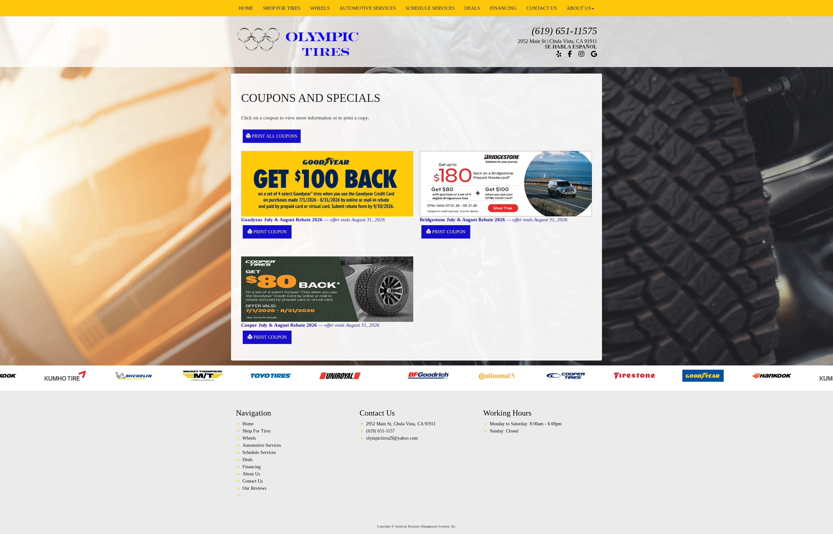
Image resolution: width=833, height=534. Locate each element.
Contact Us (541, 8)
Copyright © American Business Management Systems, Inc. (416, 526)
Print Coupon (269, 231)
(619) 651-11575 (564, 30)
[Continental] (378, 375)
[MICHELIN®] (790, 375)
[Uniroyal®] (221, 375)
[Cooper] (447, 375)
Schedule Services (430, 8)
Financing (503, 8)
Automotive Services (367, 8)
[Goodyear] (584, 375)
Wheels (320, 8)
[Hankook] (653, 375)
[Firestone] (516, 375)
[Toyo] (152, 375)
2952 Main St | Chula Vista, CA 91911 (557, 41)
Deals (472, 8)
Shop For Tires (281, 8)
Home (246, 8)
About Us (579, 8)
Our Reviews (254, 488)
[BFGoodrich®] (310, 375)
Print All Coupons (274, 136)
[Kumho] (722, 375)
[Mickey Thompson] (84, 375)
